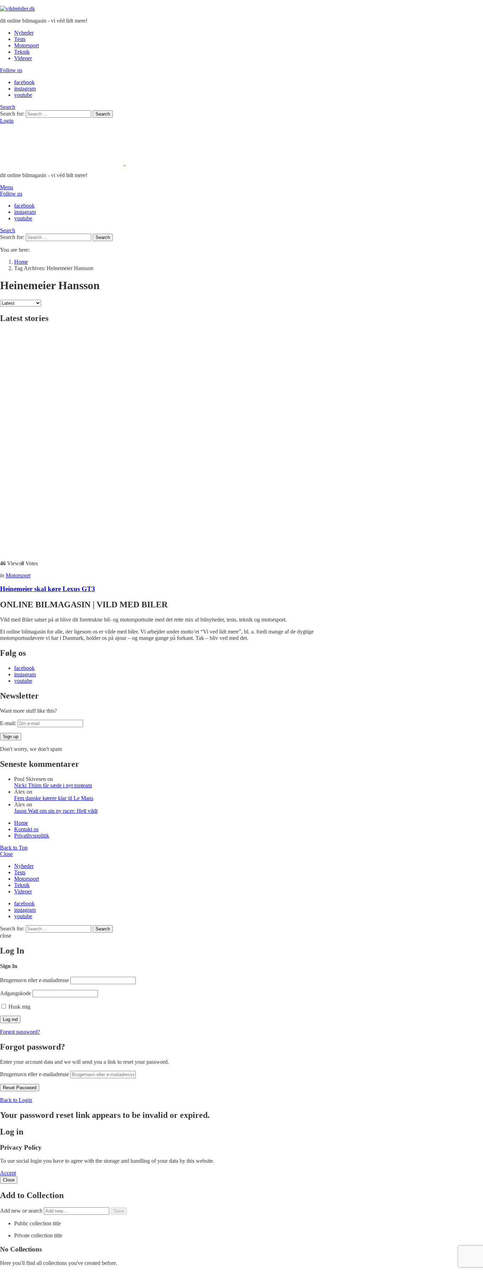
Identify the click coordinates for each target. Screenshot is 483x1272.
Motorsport (26, 45)
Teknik (22, 52)
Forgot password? (20, 1032)
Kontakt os (26, 829)
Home (21, 823)
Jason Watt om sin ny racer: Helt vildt (56, 811)
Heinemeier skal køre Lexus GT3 (47, 589)
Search (102, 114)
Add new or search (22, 1211)
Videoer (23, 58)
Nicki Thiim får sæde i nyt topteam (53, 785)
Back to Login (16, 1100)
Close (6, 854)
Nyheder (24, 33)
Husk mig (18, 1007)
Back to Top (14, 848)
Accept (8, 1173)
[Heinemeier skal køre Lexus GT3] (177, 442)
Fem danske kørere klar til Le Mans (53, 798)
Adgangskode (15, 993)
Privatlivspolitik (31, 836)
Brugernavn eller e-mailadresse (34, 980)
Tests (19, 39)
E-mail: (9, 723)
